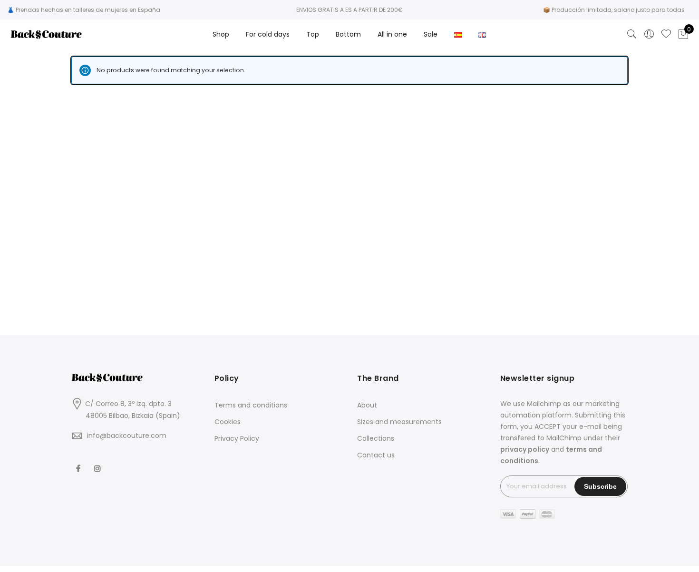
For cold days (268, 34)
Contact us (376, 455)
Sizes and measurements (399, 422)
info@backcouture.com (126, 435)
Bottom (348, 34)
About (367, 405)
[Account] (649, 34)
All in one (392, 34)
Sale (430, 34)
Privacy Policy (236, 438)
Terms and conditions (250, 405)
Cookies (227, 422)
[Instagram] (98, 462)
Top (312, 34)
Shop (221, 34)
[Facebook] (79, 462)
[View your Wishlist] (666, 34)
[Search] (632, 34)
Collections (375, 438)
